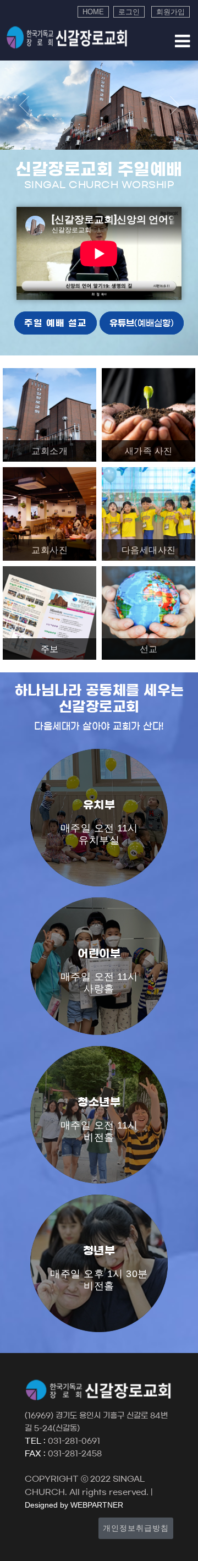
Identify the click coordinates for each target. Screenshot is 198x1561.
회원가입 (170, 12)
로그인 (129, 12)
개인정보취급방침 (136, 1528)
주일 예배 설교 (55, 323)
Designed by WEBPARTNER (74, 1504)
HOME (93, 12)
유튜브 (141, 323)
